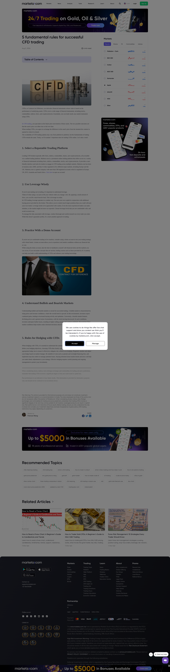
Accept (75, 343)
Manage (95, 343)
